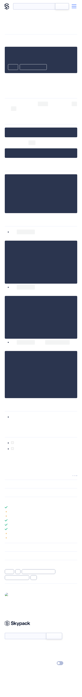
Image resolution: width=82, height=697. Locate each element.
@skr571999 (17, 594)
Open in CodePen (33, 67)
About (9, 652)
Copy (13, 67)
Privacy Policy (13, 663)
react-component (17, 577)
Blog (44, 652)
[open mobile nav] (74, 6)
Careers (9, 657)
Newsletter (11, 630)
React (9, 571)
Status (46, 646)
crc (34, 577)
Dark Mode (48, 663)
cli (18, 571)
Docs (8, 646)
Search (62, 6)
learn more (33, 501)
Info (74, 511)
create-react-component (38, 571)
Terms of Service (52, 657)
